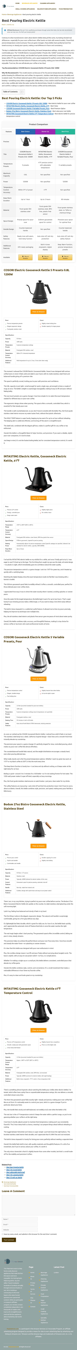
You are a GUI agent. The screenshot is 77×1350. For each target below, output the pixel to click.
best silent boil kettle (10, 1184)
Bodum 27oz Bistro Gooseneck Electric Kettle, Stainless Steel (28, 111)
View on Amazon (38, 312)
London (56, 1272)
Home (17, 3)
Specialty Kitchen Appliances (44, 1320)
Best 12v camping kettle (14, 1175)
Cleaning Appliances (47, 3)
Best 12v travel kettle (14, 1170)
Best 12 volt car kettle (14, 1177)
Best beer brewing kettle (14, 1167)
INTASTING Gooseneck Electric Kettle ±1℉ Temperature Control (29, 114)
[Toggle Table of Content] (21, 91)
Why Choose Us (32, 1300)
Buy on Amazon (26, 257)
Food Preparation (65, 9)
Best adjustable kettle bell (15, 1172)
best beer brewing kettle (11, 1186)
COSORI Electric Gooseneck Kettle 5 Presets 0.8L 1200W (26, 103)
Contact (32, 1306)
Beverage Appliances (30, 3)
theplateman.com (13, 1329)
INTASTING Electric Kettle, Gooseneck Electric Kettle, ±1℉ (27, 106)
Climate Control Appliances (44, 1287)
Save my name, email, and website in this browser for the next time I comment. (30, 1234)
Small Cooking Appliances (25, 9)
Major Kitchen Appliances (46, 9)
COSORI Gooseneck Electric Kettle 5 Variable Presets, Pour (27, 108)
